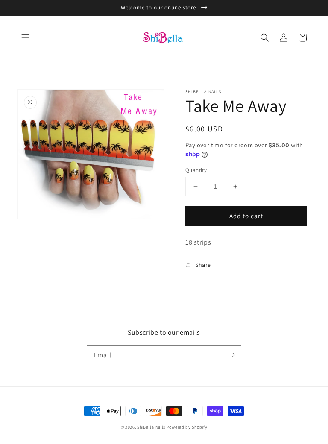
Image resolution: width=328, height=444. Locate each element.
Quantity (196, 170)
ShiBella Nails (151, 427)
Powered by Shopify (187, 427)
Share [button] (203, 265)
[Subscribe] (231, 355)
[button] (25, 37)
